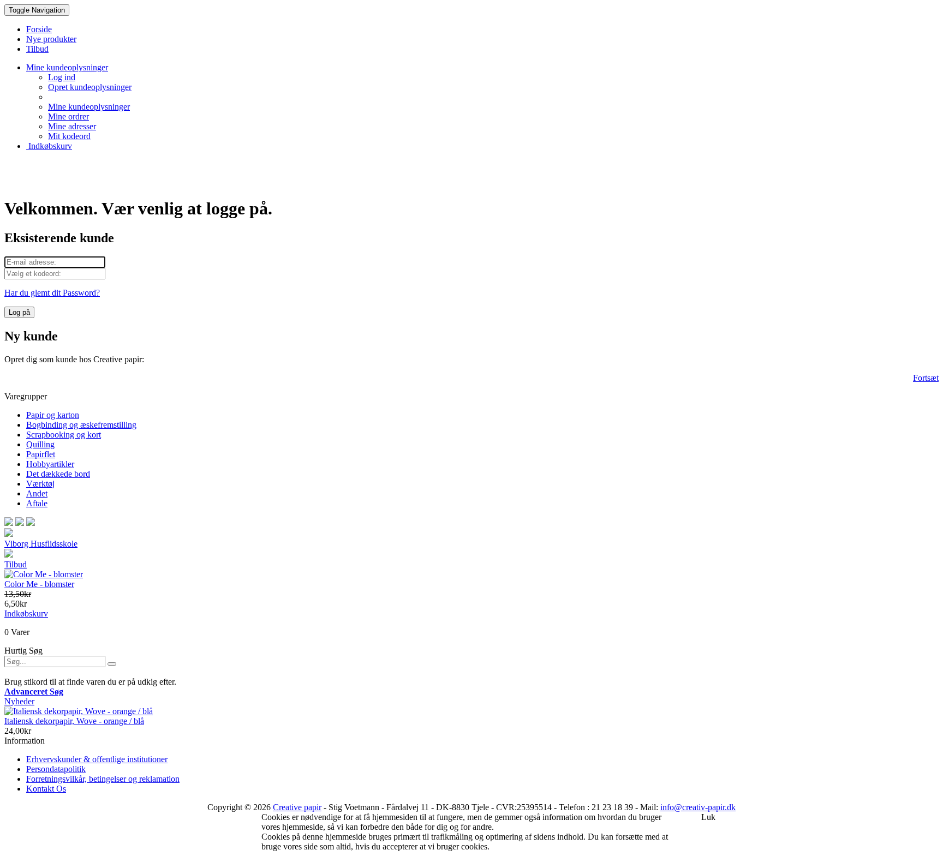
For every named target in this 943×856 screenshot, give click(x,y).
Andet (36, 493)
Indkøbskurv (49, 146)
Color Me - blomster (39, 584)
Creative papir (297, 807)
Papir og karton (52, 415)
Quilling (40, 444)
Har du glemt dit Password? (52, 292)
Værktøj (40, 483)
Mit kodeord (69, 136)
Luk (708, 817)
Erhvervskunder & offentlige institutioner (97, 759)
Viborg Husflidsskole (40, 543)
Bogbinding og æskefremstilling (81, 424)
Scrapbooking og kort (63, 434)
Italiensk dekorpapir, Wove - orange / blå (74, 721)
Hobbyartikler (50, 464)
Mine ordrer (68, 116)
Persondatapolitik (56, 769)
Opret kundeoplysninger (90, 87)
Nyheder (19, 701)
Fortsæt (926, 377)
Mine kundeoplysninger (89, 106)
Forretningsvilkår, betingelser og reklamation (103, 778)
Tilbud (15, 564)
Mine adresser (72, 126)
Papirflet (40, 454)
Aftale (36, 503)
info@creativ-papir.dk (698, 807)
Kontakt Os (46, 788)
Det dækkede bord (58, 473)
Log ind (61, 77)
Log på (19, 312)
